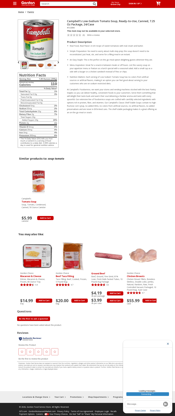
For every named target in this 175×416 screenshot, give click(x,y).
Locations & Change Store (35, 397)
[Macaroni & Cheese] (37, 256)
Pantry (30, 12)
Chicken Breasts (136, 275)
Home (21, 12)
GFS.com (23, 411)
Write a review (93, 35)
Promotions (76, 397)
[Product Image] (38, 40)
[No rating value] (75, 35)
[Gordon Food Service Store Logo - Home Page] (27, 3)
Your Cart (59, 397)
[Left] (19, 62)
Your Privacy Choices (58, 414)
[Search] (94, 3)
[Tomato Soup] (38, 181)
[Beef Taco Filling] (73, 256)
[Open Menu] (15, 3)
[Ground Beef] (108, 256)
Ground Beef (98, 273)
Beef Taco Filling (65, 275)
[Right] (58, 62)
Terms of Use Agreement (82, 411)
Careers (39, 414)
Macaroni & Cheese (30, 275)
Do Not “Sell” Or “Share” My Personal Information (91, 414)
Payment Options (27, 414)
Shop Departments (97, 397)
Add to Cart (45, 218)
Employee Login (102, 411)
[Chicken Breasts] (144, 256)
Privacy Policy (63, 411)
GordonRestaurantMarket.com (42, 411)
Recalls (113, 411)
